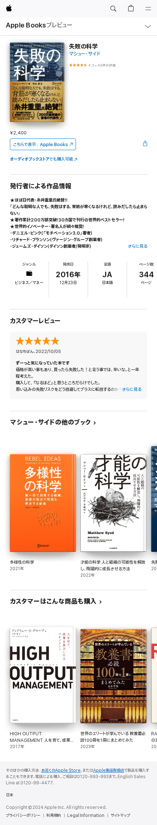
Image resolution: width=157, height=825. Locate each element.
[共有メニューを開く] (145, 144)
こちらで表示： (40, 144)
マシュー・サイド (84, 54)
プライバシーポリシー (23, 815)
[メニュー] (148, 9)
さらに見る (137, 246)
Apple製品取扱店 (108, 770)
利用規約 (53, 815)
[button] (113, 9)
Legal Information (85, 815)
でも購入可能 (41, 159)
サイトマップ (120, 815)
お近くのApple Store (61, 770)
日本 (9, 795)
